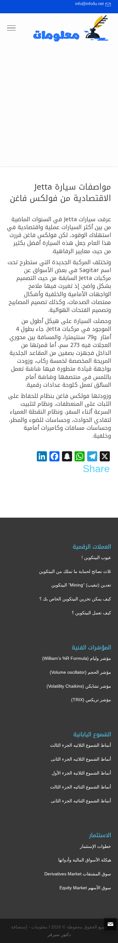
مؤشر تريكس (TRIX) (91, 699)
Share (96, 469)
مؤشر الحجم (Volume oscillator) (80, 672)
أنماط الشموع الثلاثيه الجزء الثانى (81, 759)
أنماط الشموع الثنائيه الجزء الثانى (81, 800)
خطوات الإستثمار (95, 846)
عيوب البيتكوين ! (96, 557)
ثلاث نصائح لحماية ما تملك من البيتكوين (75, 571)
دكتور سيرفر (59, 934)
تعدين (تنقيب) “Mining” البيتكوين (81, 584)
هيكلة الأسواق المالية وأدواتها (84, 859)
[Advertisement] (59, 107)
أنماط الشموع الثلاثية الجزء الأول (81, 773)
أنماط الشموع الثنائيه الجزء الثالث (80, 786)
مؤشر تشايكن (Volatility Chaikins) (79, 686)
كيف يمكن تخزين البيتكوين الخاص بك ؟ (75, 598)
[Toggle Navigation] (11, 29)
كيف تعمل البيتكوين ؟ (91, 612)
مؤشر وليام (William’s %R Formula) (76, 658)
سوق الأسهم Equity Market (85, 887)
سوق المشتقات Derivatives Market (77, 873)
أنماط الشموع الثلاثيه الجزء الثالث (80, 745)
